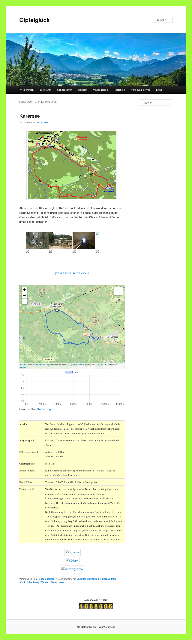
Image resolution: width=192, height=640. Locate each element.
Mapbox (24, 367)
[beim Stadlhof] (107, 258)
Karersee (29, 115)
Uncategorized (46, 579)
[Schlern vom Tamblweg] (60, 258)
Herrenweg (93, 579)
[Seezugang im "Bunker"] (84, 240)
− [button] (24, 295)
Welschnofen (58, 582)
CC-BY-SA (101, 364)
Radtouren (119, 89)
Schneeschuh (64, 89)
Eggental (81, 579)
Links (159, 89)
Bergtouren (45, 89)
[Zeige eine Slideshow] (72, 273)
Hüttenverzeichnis (140, 89)
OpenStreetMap (42, 364)
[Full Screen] (24, 301)
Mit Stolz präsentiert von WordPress (96, 627)
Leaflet (23, 364)
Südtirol (23, 582)
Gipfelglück (34, 20)
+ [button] (24, 289)
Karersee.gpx (45, 409)
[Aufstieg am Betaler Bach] (37, 240)
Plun (113, 579)
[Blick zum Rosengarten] (84, 258)
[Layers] (118, 291)
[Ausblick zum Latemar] (37, 258)
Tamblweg (34, 582)
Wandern (82, 89)
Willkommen (27, 89)
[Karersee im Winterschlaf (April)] (107, 240)
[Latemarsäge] (60, 240)
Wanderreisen (100, 89)
